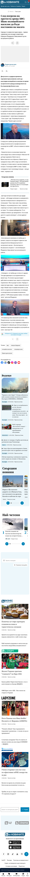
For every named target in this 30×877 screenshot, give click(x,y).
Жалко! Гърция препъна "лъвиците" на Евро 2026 (12, 672)
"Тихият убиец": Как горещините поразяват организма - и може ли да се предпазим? (15, 731)
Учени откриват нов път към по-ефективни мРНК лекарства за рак (14, 772)
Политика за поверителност (20, 860)
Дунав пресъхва (5, 6)
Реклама (9, 860)
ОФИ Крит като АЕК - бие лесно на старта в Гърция (13, 691)
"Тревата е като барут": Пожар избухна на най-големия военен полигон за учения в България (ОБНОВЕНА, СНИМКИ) (15, 397)
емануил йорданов (15, 345)
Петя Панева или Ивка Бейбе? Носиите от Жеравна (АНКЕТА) (14, 719)
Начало (11, 11)
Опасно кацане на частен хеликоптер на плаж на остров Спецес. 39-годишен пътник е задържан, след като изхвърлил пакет (13, 533)
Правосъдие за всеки (7, 353)
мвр (8, 345)
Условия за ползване (11, 866)
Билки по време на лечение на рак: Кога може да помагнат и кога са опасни (14, 784)
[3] (28, 2)
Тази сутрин (18, 11)
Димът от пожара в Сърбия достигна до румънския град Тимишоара (15, 441)
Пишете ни (21, 866)
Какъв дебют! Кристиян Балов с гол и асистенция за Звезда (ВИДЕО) (14, 683)
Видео (23, 6)
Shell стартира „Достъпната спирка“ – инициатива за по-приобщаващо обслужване (19, 428)
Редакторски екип (10, 64)
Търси (26, 809)
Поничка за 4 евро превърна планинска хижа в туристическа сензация (13, 624)
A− (2, 71)
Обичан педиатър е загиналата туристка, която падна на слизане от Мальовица (15, 458)
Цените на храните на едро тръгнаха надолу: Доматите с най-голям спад (14, 636)
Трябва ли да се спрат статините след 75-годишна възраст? (15, 793)
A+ (7, 71)
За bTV (3, 860)
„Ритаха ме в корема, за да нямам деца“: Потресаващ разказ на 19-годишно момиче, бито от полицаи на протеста (19, 183)
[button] (8, 503)
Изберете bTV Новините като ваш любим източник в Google (16, 334)
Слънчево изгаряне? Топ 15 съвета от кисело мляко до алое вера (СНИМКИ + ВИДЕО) (14, 742)
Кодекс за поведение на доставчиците (15, 863)
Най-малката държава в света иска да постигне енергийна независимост (14, 644)
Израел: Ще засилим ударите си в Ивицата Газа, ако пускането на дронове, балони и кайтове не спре (12, 492)
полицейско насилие (7, 349)
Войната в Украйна (16, 6)
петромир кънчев (18, 349)
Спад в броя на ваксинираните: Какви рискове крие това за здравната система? (14, 449)
